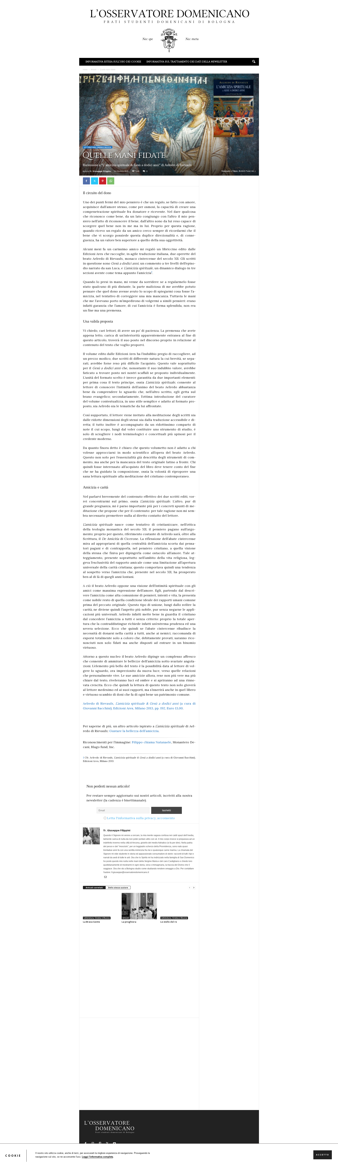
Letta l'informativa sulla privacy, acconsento (141, 818)
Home (85, 69)
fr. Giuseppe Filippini (100, 171)
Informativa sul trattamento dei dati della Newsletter (186, 61)
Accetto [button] (322, 1155)
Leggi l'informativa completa (97, 1156)
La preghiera (129, 921)
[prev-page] (189, 888)
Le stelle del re (168, 921)
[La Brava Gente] (100, 906)
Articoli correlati (94, 887)
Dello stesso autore (118, 887)
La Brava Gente (91, 921)
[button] (254, 62)
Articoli (93, 69)
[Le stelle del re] (178, 906)
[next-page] (194, 888)
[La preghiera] (139, 906)
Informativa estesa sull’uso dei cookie (113, 61)
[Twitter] (94, 180)
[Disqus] (139, 970)
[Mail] (105, 877)
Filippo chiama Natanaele (151, 742)
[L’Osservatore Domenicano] (169, 28)
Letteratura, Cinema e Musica (97, 147)
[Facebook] (86, 180)
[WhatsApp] (110, 180)
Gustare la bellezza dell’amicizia (134, 731)
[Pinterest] (102, 180)
